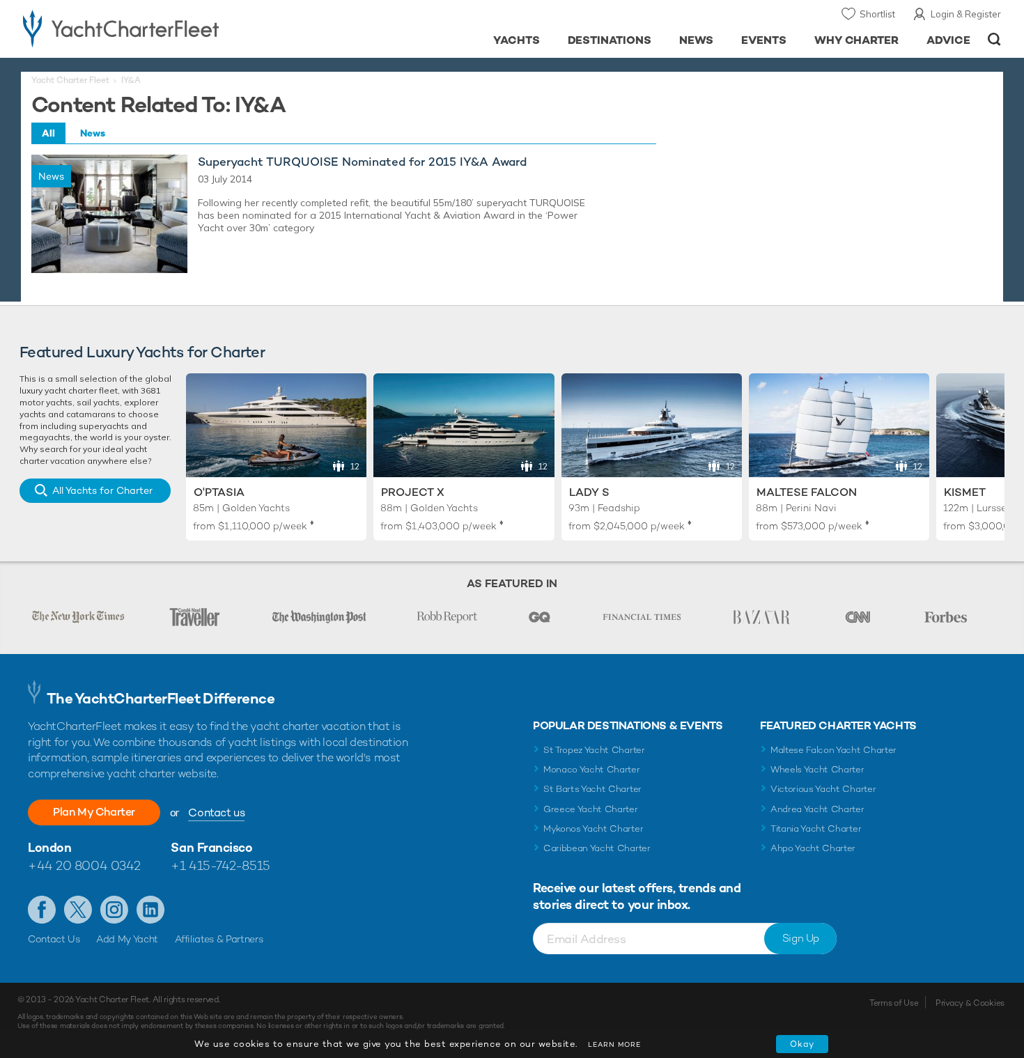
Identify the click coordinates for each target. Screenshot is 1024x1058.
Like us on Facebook (42, 910)
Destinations (610, 40)
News (696, 40)
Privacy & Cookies (970, 1003)
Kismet (965, 492)
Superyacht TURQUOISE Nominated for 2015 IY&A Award (362, 162)
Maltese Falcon (807, 492)
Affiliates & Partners (219, 939)
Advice (948, 40)
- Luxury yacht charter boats (165, 28)
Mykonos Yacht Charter (593, 828)
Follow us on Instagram (114, 910)
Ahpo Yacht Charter (812, 848)
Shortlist (877, 14)
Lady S (589, 492)
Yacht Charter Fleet (70, 80)
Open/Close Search (994, 39)
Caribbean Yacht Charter (597, 848)
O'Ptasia (219, 492)
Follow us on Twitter (78, 910)
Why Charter (856, 40)
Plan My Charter (94, 811)
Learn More (614, 1044)
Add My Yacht (127, 939)
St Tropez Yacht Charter (594, 750)
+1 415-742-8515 (220, 865)
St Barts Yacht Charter (592, 789)
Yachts (516, 40)
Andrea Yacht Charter (817, 809)
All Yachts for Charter (102, 490)
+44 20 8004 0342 (84, 865)
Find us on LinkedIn (150, 910)
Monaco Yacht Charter (591, 769)
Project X (412, 492)
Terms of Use (893, 1003)
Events (763, 40)
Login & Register (966, 14)
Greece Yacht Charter (590, 809)
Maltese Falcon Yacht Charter (833, 750)
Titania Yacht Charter (815, 828)
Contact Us (54, 939)
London (49, 847)
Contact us (216, 812)
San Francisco (211, 847)
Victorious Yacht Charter (823, 789)
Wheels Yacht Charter (817, 769)
